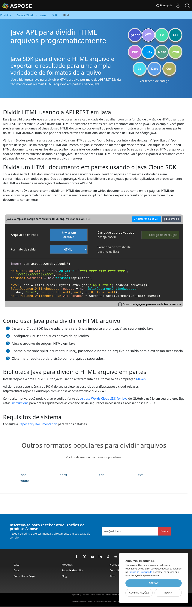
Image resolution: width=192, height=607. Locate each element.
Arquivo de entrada (24, 235)
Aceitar (154, 583)
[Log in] (178, 5)
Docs (17, 570)
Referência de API (145, 218)
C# (162, 35)
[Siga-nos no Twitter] (84, 556)
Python (135, 35)
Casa (17, 564)
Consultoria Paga (24, 576)
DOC (23, 475)
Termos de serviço (102, 601)
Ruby (148, 52)
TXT (140, 475)
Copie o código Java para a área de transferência (151, 304)
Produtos (67, 564)
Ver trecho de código (154, 81)
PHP (135, 52)
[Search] (187, 5)
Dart (154, 69)
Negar (168, 592)
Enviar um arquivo (69, 235)
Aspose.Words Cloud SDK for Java (104, 398)
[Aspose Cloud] (27, 5)
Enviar (164, 531)
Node (162, 52)
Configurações (139, 592)
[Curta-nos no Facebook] (76, 556)
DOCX (63, 475)
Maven (141, 379)
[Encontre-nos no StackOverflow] (108, 556)
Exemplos (173, 218)
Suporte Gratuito (72, 570)
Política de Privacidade (82, 601)
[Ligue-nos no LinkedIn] (100, 556)
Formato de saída (23, 249)
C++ (175, 35)
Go (139, 69)
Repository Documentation (38, 424)
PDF (101, 475)
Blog (64, 576)
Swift (175, 52)
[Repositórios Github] (116, 556)
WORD (24, 481)
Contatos (116, 601)
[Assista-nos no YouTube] (92, 556)
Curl (169, 69)
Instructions (19, 403)
